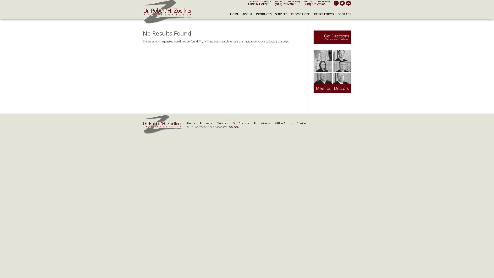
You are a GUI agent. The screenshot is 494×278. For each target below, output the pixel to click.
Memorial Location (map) (317, 1)
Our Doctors (241, 123)
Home (234, 14)
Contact (344, 14)
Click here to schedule (259, 1)
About (247, 14)
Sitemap (234, 127)
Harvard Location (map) (287, 1)
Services (281, 14)
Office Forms (324, 14)
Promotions (300, 14)
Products (264, 14)
